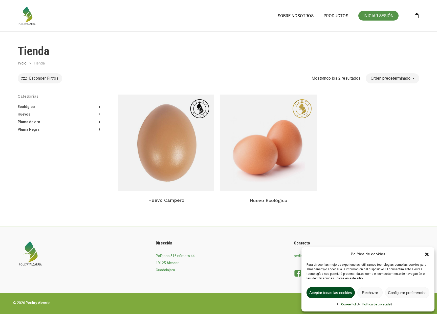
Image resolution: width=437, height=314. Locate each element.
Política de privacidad (377, 304)
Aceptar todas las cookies (330, 292)
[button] (426, 254)
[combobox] (392, 78)
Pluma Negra (28, 129)
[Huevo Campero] (166, 143)
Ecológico (26, 107)
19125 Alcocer (167, 263)
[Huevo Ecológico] (268, 143)
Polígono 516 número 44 (175, 256)
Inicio (22, 63)
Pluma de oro (29, 122)
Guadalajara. (166, 270)
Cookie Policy (350, 304)
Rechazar (370, 292)
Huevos (24, 114)
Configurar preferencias (407, 292)
